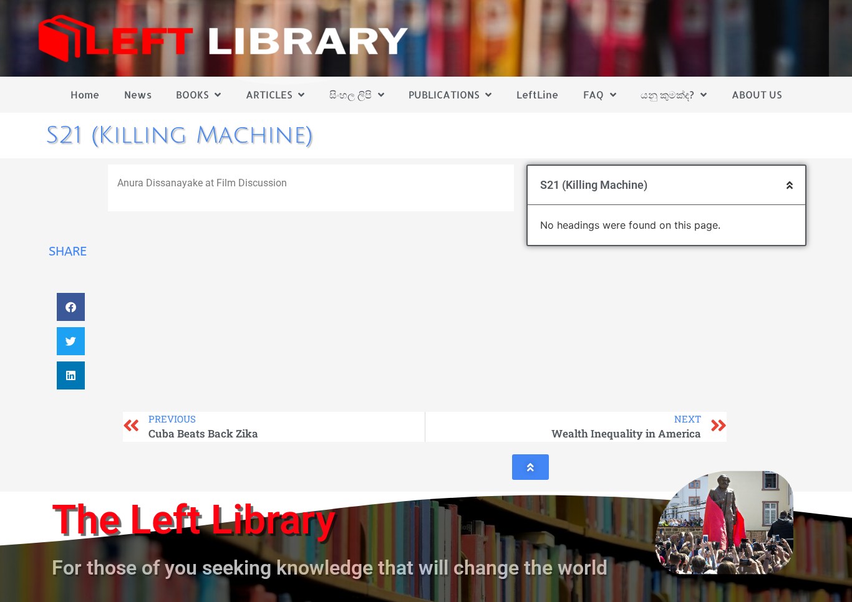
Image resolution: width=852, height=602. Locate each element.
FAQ (593, 94)
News (138, 94)
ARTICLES (269, 94)
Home (84, 94)
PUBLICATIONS (444, 94)
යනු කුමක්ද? (667, 94)
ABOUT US (757, 94)
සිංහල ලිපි (350, 94)
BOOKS (192, 94)
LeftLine (537, 94)
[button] (71, 307)
